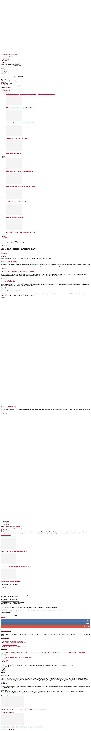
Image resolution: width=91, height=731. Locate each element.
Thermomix (6, 524)
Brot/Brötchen (11, 94)
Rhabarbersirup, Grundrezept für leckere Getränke (21, 123)
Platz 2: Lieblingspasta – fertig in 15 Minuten (17, 271)
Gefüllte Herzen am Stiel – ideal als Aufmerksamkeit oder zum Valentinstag (22, 727)
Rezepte (5, 92)
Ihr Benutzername (18, 65)
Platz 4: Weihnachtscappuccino (12, 291)
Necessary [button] (3, 682)
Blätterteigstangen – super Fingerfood (16, 528)
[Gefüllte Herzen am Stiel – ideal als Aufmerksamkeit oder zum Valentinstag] (12, 724)
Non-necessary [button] (4, 688)
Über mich (5, 239)
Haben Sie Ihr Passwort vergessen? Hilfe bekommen (12, 70)
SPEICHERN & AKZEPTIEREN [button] (8, 694)
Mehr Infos (70, 665)
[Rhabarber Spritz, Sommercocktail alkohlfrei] (14, 105)
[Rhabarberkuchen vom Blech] (14, 150)
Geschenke (27, 94)
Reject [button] (66, 665)
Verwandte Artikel (5, 535)
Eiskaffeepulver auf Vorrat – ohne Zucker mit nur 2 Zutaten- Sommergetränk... (24, 709)
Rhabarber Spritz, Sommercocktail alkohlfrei (19, 108)
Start (2, 242)
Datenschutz (3, 72)
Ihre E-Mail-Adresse (18, 76)
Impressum (5, 661)
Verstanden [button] (62, 665)
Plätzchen (46, 94)
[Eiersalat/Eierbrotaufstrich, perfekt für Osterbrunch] (14, 229)
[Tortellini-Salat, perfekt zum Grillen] (14, 135)
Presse (4, 236)
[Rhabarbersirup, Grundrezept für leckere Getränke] (14, 120)
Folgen (87, 623)
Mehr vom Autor (14, 535)
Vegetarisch (82, 653)
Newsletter (5, 235)
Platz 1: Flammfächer (9, 262)
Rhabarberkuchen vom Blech (14, 153)
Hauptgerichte (38, 94)
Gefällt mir (86, 620)
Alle (7, 94)
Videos (53, 94)
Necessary (4, 683)
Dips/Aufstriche (21, 94)
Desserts (16, 94)
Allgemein (3, 652)
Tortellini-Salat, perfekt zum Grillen (16, 138)
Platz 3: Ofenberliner (8, 281)
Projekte (5, 237)
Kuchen (42, 94)
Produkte (66, 652)
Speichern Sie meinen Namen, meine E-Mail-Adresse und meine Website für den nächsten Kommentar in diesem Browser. (29, 607)
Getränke (32, 94)
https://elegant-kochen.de (6, 530)
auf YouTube (27, 634)
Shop (4, 156)
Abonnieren (86, 626)
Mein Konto (6, 59)
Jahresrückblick (6, 523)
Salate (50, 94)
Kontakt (5, 60)
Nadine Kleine (4, 253)
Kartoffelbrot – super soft (14, 526)
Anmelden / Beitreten (8, 56)
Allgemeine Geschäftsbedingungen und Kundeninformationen (17, 657)
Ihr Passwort (16, 67)
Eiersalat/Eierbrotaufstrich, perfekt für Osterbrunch (21, 232)
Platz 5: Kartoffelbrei (8, 407)
